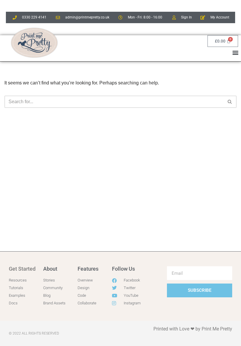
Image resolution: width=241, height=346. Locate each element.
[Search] (230, 102)
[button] (235, 52)
